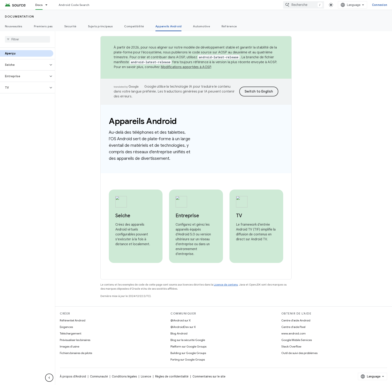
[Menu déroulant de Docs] (48, 5)
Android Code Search (74, 5)
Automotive (201, 26)
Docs (39, 5)
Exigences (66, 327)
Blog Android (178, 333)
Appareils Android (168, 26)
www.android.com (293, 333)
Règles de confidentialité (171, 376)
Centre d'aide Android (295, 320)
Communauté (99, 376)
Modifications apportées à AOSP (186, 67)
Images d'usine (69, 346)
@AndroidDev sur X (183, 327)
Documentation (19, 16)
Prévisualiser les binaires (75, 340)
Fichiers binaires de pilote (76, 353)
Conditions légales (124, 376)
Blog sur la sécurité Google (187, 340)
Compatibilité (134, 26)
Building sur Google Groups (188, 353)
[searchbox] (27, 39)
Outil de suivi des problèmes (299, 353)
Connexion (379, 5)
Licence (146, 376)
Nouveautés (13, 26)
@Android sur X (180, 320)
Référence (229, 26)
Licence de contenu (226, 284)
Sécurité (70, 26)
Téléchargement (70, 333)
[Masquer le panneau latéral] (49, 378)
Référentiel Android (72, 320)
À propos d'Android (73, 376)
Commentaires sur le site (209, 376)
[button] (24, 65)
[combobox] (303, 5)
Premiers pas (43, 26)
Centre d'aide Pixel (293, 327)
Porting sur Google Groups (187, 359)
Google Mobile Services (296, 340)
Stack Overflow (291, 346)
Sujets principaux (100, 26)
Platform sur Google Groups (188, 346)
